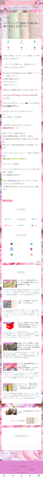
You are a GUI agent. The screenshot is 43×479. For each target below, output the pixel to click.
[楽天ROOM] (31, 249)
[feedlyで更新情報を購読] (11, 254)
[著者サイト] (11, 244)
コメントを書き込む (21, 445)
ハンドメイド (8, 200)
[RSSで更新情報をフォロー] (31, 254)
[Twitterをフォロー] (31, 244)
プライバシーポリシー (12, 469)
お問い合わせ (21, 472)
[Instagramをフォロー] (11, 249)
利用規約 (31, 469)
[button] (39, 267)
